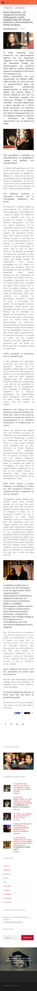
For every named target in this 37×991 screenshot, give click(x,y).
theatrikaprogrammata (10, 28)
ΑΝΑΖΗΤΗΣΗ (27, 938)
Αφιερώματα (7, 870)
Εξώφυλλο (8, 8)
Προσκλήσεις (7, 898)
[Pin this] (23, 724)
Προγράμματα (7, 894)
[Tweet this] (11, 724)
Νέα (4, 882)
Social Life (6, 866)
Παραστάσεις (7, 886)
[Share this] (5, 724)
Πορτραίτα (6, 890)
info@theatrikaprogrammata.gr (12, 922)
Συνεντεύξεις (20, 8)
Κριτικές (5, 878)
